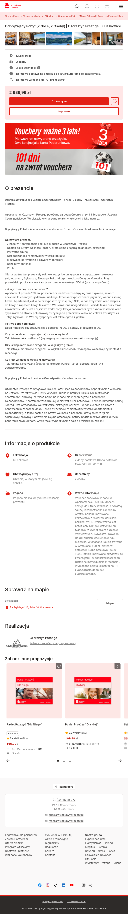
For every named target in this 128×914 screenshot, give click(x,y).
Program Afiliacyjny (17, 847)
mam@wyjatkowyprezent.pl (66, 820)
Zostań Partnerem (16, 839)
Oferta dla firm (14, 843)
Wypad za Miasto (32, 16)
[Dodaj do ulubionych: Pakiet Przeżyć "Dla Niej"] (118, 666)
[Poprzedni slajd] (8, 761)
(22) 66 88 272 (66, 799)
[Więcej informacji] (39, 68)
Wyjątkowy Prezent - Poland (103, 863)
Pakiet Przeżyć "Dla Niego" (24, 724)
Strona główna (12, 16)
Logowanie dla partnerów (21, 835)
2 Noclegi (49, 16)
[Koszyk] (107, 6)
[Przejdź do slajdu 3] (70, 761)
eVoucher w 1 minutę (58, 835)
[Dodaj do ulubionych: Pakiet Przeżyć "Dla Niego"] (59, 666)
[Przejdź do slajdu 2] (64, 761)
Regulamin (51, 847)
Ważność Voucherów (18, 855)
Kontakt (50, 855)
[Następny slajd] (120, 761)
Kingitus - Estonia (96, 847)
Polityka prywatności (52, 901)
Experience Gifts (95, 839)
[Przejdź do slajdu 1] (58, 761)
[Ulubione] (97, 6)
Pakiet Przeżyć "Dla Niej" (81, 724)
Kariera (49, 851)
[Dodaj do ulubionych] (115, 101)
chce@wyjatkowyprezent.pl (66, 814)
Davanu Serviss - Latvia (100, 851)
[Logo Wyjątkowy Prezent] (14, 6)
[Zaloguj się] (87, 6)
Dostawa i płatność (17, 851)
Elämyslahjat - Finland (99, 843)
